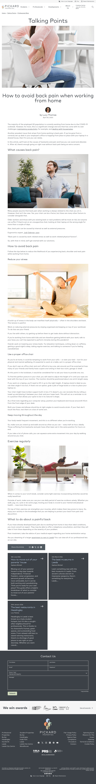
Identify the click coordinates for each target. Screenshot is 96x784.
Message (11, 677)
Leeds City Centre (8, 746)
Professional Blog (23, 13)
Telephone (52, 667)
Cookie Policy (89, 744)
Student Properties (27, 732)
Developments (53, 7)
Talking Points (11, 13)
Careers (73, 744)
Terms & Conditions (87, 742)
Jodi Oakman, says (31, 233)
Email (11, 667)
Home (4, 13)
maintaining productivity (27, 129)
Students (23, 7)
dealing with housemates (62, 129)
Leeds (4, 744)
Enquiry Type (12, 672)
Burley (4, 737)
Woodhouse (24, 746)
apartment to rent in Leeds (43, 538)
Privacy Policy (71, 735)
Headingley (6, 739)
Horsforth (5, 742)
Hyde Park (23, 739)
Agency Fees (71, 737)
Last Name (52, 662)
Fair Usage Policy (70, 732)
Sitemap (91, 739)
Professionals (38, 7)
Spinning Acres (88, 732)
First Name (12, 662)
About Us (68, 7)
